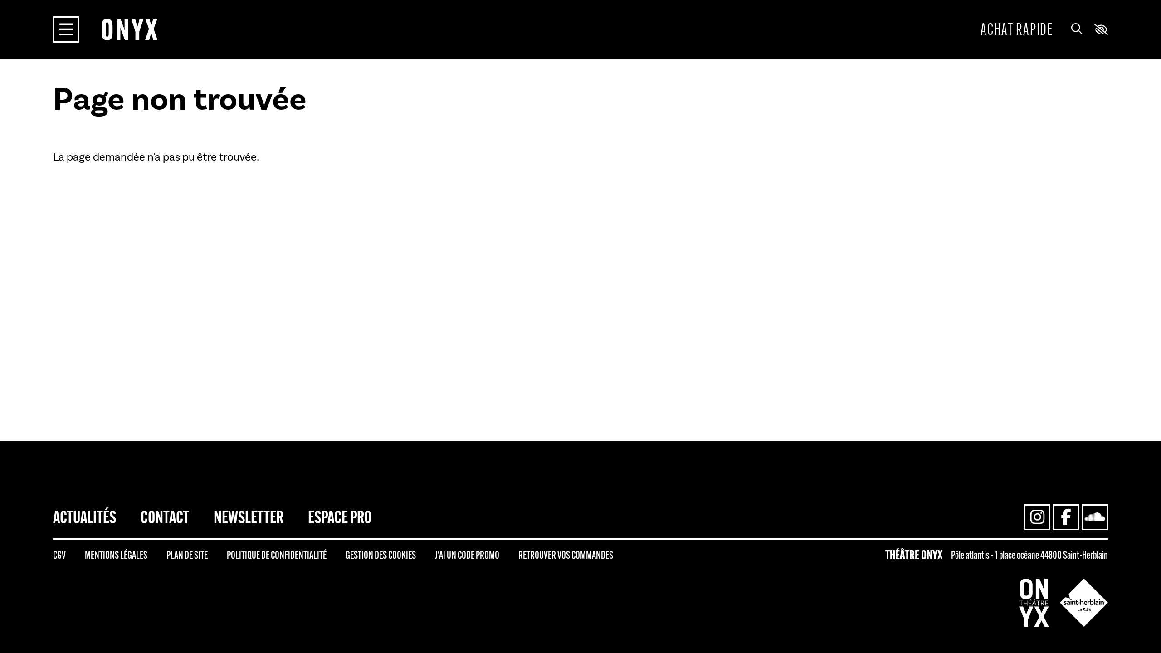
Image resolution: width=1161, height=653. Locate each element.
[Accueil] (129, 29)
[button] (1101, 29)
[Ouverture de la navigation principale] (66, 29)
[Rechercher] (1076, 29)
